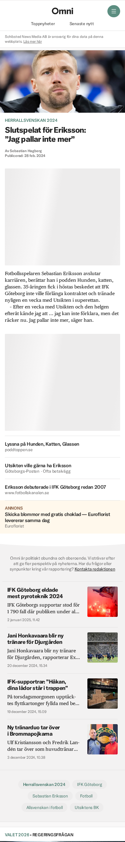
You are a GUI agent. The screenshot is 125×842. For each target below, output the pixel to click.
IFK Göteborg (89, 784)
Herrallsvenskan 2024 (31, 120)
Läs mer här (32, 41)
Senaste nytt (81, 24)
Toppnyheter (43, 24)
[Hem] (62, 11)
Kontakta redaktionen (95, 569)
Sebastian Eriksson (50, 796)
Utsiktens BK (87, 807)
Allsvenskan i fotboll (44, 807)
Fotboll (86, 796)
